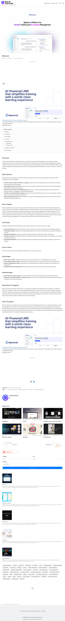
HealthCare (6, 572)
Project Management (54, 574)
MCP (11, 574)
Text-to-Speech (26, 576)
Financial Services (43, 569)
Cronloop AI (4, 521)
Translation (44, 576)
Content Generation (23, 389)
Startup (19, 576)
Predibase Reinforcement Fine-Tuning (52, 421)
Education (30, 389)
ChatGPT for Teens (6, 503)
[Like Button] (4, 84)
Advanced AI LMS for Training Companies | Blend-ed (14, 120)
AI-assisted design (7, 565)
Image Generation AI (15, 572)
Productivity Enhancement (42, 574)
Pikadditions (5, 421)
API (41, 565)
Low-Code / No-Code (55, 572)
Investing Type (47, 3)
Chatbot (19, 567)
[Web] (10, 398)
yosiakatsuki (32, 619)
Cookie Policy (37, 611)
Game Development (54, 569)
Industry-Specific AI (25, 572)
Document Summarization (17, 569)
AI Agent (10, 389)
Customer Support (53, 567)
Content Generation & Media (18, 58)
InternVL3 (15, 444)
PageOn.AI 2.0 (49, 444)
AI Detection (28, 565)
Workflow (22, 578)
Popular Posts (54, 3)
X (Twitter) (43, 611)
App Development (47, 565)
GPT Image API (47, 437)
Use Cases (7, 139)
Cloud (25, 567)
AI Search (35, 565)
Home (2, 604)
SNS (14, 576)
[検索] (63, 3)
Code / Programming (33, 567)
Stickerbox (25, 437)
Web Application (7, 578)
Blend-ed (18, 604)
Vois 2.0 (4, 484)
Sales (10, 576)
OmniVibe (4, 540)
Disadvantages (9, 145)
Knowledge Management (39, 389)
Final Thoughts (8, 150)
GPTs (60, 3)
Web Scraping (15, 578)
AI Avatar (21, 565)
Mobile (25, 574)
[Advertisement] (32, 71)
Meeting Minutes (18, 574)
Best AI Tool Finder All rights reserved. (34, 617)
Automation (15, 389)
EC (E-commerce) (27, 569)
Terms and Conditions (30, 611)
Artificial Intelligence (58, 565)
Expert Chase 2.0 (6, 558)
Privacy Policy (22, 611)
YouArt (24, 421)
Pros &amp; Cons (8, 141)
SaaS (5, 576)
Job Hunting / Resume (36, 572)
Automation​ (13, 567)
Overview (7, 131)
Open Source (31, 574)
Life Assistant (45, 572)
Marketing (6, 574)
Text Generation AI (35, 576)
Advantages (8, 143)
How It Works (7, 136)
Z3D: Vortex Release (7, 437)
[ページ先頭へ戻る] (32, 588)
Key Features (7, 134)
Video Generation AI (53, 576)
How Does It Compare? (10, 147)
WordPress (40, 619)
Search (32, 467)
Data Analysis (6, 569)
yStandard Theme (26, 619)
